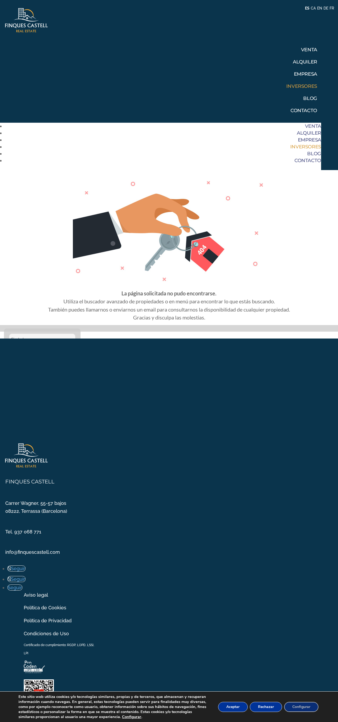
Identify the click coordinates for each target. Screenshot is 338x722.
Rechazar (266, 706)
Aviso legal (36, 595)
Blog (310, 98)
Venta (309, 50)
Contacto (303, 110)
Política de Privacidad (48, 620)
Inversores (301, 86)
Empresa (305, 74)
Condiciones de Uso (46, 633)
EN (319, 8)
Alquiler (305, 62)
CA (313, 8)
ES (307, 8)
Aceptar (233, 706)
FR (332, 8)
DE (325, 8)
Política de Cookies (45, 607)
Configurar (131, 716)
